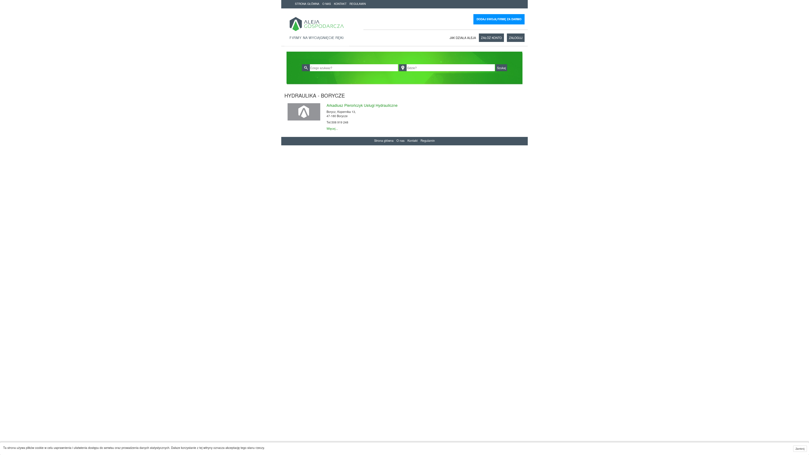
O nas (326, 4)
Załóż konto (491, 38)
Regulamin (358, 4)
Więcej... (332, 128)
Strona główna (307, 4)
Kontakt (340, 4)
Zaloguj (515, 38)
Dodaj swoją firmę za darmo (499, 19)
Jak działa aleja (463, 38)
